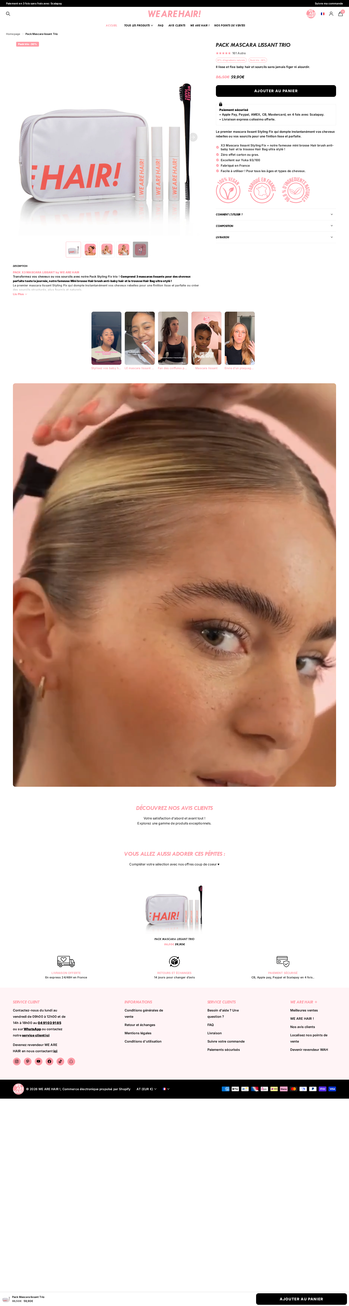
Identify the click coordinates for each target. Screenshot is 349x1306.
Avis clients (176, 25)
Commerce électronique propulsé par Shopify (96, 1089)
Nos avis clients (302, 1027)
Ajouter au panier (276, 91)
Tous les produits (137, 25)
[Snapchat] (71, 1061)
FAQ (161, 25)
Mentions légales (138, 1033)
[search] (8, 13)
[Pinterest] (28, 1061)
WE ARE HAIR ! (199, 25)
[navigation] (73, 249)
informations (138, 1001)
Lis (18, 294)
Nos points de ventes (229, 25)
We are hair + (303, 1001)
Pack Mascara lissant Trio (175, 939)
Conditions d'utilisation (143, 1041)
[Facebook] (49, 1061)
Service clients (221, 1001)
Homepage (13, 34)
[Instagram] (17, 1061)
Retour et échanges (140, 1025)
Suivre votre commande (226, 1041)
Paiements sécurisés (223, 1050)
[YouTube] (38, 1061)
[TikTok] (60, 1061)
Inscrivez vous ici (58, 3)
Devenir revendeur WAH (309, 1050)
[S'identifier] (331, 13)
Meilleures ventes (304, 1010)
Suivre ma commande (329, 3)
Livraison (214, 1033)
